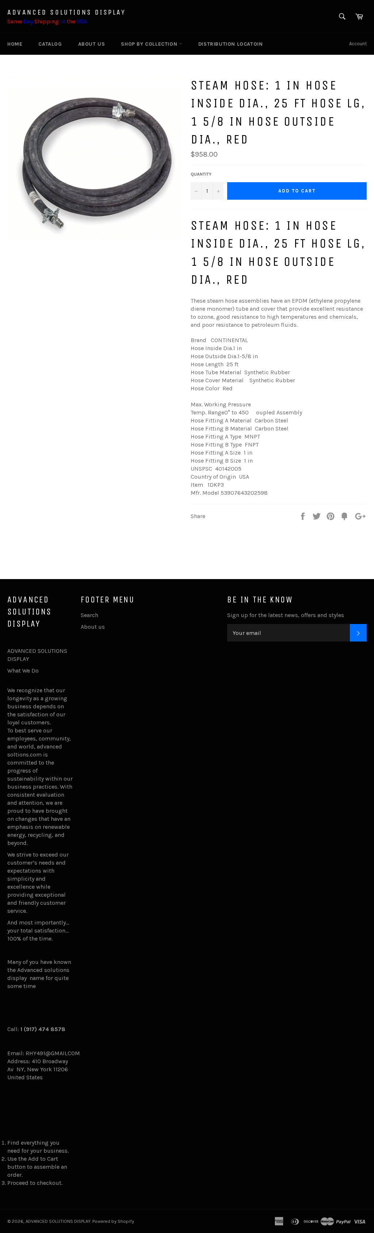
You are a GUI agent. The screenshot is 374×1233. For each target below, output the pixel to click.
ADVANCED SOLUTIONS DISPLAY (66, 12)
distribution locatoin (230, 44)
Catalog (50, 44)
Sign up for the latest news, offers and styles (285, 615)
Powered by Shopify (113, 1221)
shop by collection (150, 44)
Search (89, 615)
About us (91, 44)
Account (358, 43)
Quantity (201, 174)
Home (14, 44)
